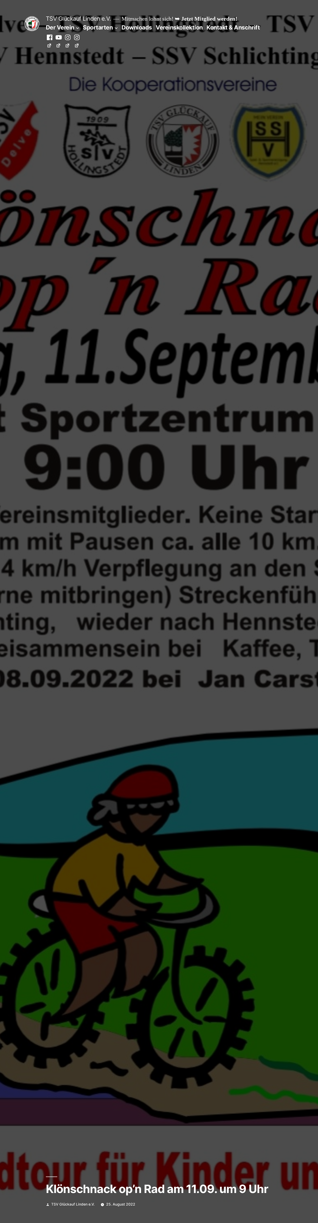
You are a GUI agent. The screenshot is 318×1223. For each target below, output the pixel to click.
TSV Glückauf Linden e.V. (78, 18)
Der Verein (60, 27)
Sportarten (98, 27)
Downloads (137, 27)
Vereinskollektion (179, 27)
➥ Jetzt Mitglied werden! (206, 19)
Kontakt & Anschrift (233, 27)
